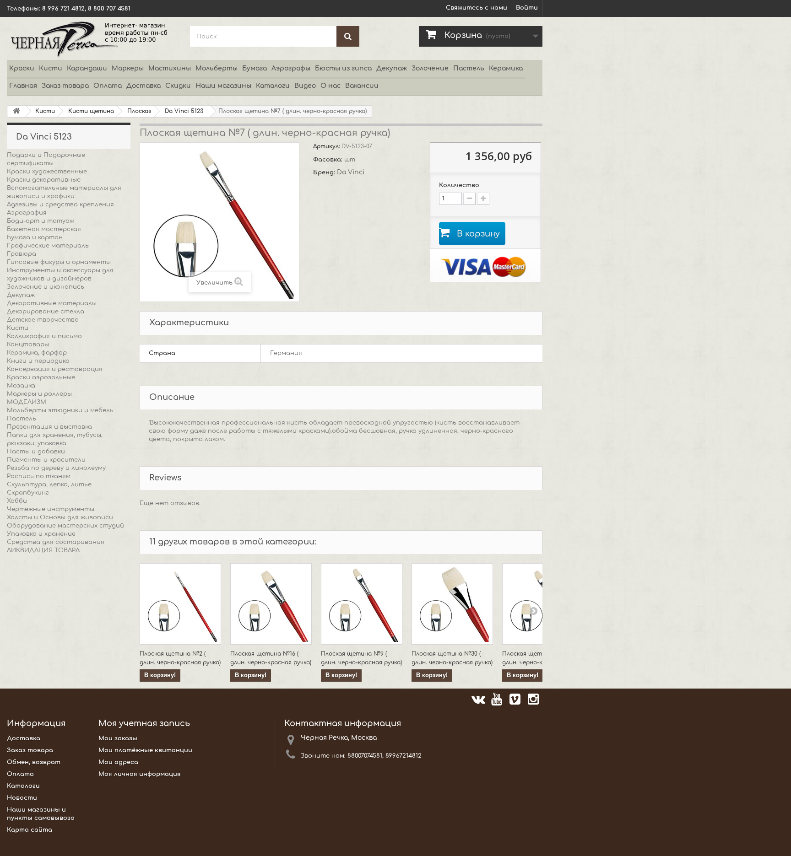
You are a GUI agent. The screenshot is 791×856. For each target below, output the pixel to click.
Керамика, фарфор (37, 353)
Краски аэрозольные (41, 377)
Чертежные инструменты (50, 509)
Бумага (254, 68)
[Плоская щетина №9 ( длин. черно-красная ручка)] (361, 604)
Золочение (430, 68)
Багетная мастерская (44, 229)
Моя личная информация (139, 774)
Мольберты (216, 68)
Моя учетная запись (144, 723)
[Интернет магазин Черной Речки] (91, 38)
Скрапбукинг (28, 493)
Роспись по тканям (38, 476)
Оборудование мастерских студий (65, 525)
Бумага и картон (35, 237)
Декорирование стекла (45, 311)
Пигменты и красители (46, 460)
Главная (23, 85)
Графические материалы (48, 245)
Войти (527, 8)
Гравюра (21, 254)
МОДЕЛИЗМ (26, 402)
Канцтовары (28, 344)
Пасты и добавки (36, 451)
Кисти (50, 68)
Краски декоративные (44, 180)
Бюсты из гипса (343, 68)
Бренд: (325, 172)
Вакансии (362, 85)
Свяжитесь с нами (476, 8)
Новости (22, 798)
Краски (21, 68)
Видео (305, 85)
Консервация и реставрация (55, 369)
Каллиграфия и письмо (44, 336)
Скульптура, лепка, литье (49, 484)
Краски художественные (47, 171)
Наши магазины (223, 85)
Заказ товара (65, 85)
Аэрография (27, 213)
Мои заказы (117, 738)
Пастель (468, 68)
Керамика (506, 68)
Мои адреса (118, 762)
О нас (330, 85)
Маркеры (128, 68)
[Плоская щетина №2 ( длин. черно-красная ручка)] (180, 604)
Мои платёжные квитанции (145, 750)
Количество (459, 185)
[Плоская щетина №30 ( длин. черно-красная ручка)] (452, 604)
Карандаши (87, 68)
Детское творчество (43, 320)
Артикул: (327, 146)
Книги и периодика (38, 361)
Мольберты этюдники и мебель (60, 410)
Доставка (143, 85)
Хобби (17, 501)
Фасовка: (328, 159)
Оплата (107, 85)
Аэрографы (290, 68)
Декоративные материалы (52, 303)
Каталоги (273, 85)
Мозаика (21, 385)
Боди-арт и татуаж (40, 221)
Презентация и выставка (49, 427)
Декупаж (391, 68)
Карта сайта (29, 830)
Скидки (178, 85)
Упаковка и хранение (41, 534)
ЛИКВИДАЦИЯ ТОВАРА (43, 550)
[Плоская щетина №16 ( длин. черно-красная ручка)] (271, 604)
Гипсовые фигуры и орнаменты (59, 262)
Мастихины (169, 68)
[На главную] (16, 111)
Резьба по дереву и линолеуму (56, 468)
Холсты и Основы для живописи (60, 517)
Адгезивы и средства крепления (60, 204)
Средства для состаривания (55, 542)
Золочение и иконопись (45, 287)
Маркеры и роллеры (39, 394)
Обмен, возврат (33, 762)
